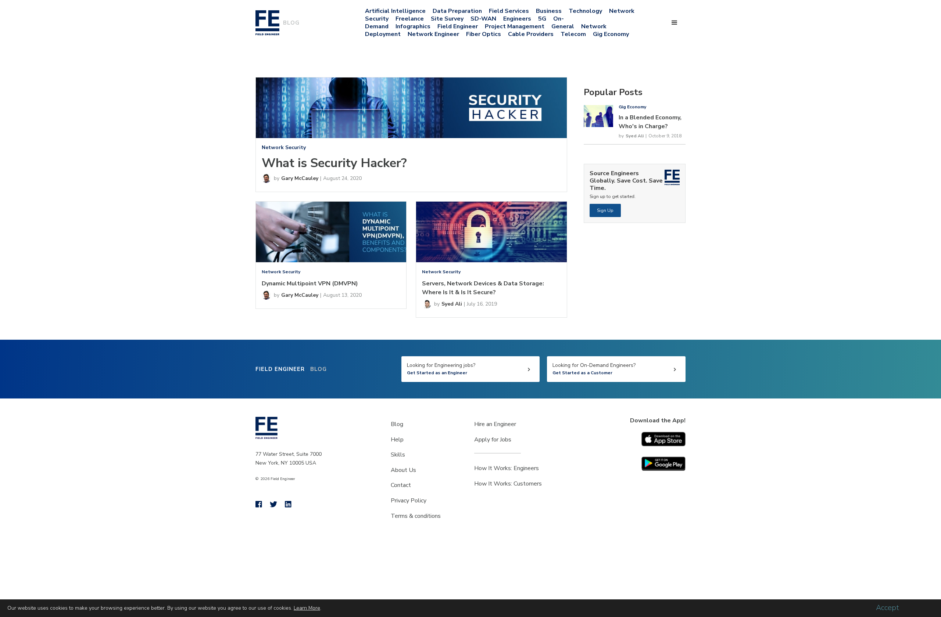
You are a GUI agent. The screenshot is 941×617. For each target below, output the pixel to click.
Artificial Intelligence (395, 11)
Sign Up (605, 210)
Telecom (573, 34)
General (562, 26)
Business (549, 11)
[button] (674, 23)
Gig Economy (611, 34)
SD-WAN (483, 19)
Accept (887, 608)
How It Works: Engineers (506, 468)
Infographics (413, 26)
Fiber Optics (483, 34)
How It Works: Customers (508, 484)
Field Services (509, 11)
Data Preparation (457, 11)
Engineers (517, 19)
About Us (403, 470)
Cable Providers (531, 34)
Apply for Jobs (492, 440)
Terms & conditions (416, 516)
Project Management (514, 26)
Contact (401, 485)
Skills (398, 455)
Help (397, 440)
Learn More (307, 608)
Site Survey (447, 19)
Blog (397, 424)
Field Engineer (457, 26)
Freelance (410, 19)
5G (542, 19)
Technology (585, 11)
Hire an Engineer (495, 424)
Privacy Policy (408, 501)
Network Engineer (433, 34)
